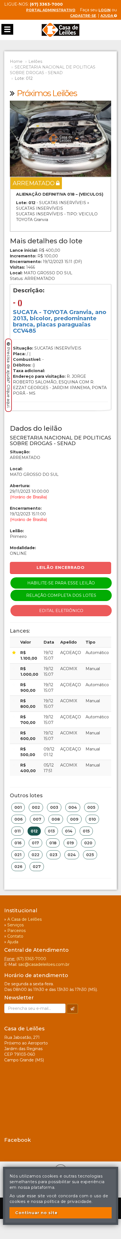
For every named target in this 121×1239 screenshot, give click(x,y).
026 (18, 866)
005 (91, 807)
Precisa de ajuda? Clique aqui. (8, 377)
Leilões (35, 61)
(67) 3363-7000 (31, 958)
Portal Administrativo (50, 10)
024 (72, 854)
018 (53, 842)
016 (18, 842)
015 (86, 831)
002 (36, 807)
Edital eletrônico (61, 610)
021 (17, 854)
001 (18, 807)
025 (90, 854)
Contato (15, 936)
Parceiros (16, 930)
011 (17, 831)
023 (53, 854)
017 (35, 842)
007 (37, 819)
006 (18, 819)
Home (16, 61)
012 (34, 831)
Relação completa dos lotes (61, 595)
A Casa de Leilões (24, 919)
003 (54, 807)
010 (92, 819)
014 (69, 831)
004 (72, 807)
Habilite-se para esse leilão (61, 583)
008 (55, 819)
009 (74, 819)
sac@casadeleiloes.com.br (44, 964)
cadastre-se (83, 16)
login (104, 10)
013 (51, 831)
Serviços (15, 924)
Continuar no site (36, 1212)
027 (37, 866)
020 (88, 842)
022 (35, 854)
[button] (17, 139)
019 (70, 842)
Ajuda (107, 16)
